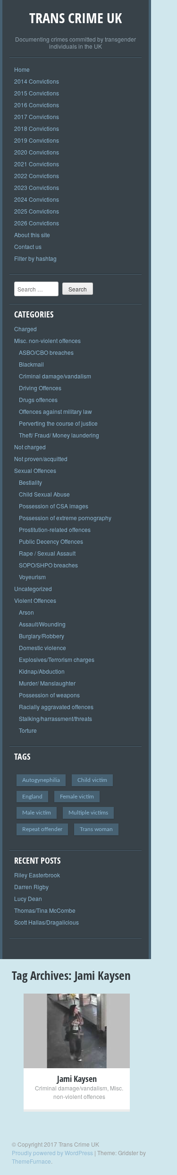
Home (22, 69)
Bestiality (30, 482)
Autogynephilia (41, 780)
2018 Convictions (36, 128)
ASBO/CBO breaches (46, 352)
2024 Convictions (36, 199)
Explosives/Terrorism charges (56, 659)
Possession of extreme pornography (65, 518)
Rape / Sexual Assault (47, 553)
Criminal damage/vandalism (55, 376)
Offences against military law (55, 411)
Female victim (77, 796)
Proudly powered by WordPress (52, 1153)
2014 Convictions (36, 81)
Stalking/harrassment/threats (55, 718)
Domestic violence (42, 647)
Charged (25, 329)
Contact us (28, 246)
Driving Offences (40, 388)
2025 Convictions (36, 211)
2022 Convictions (36, 176)
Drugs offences (38, 399)
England (32, 796)
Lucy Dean (28, 898)
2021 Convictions (36, 164)
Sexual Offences (35, 470)
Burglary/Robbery (41, 636)
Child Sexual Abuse (44, 494)
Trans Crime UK (75, 17)
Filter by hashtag (35, 258)
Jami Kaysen (77, 1078)
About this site (32, 235)
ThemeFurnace (31, 1161)
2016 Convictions (36, 105)
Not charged (30, 447)
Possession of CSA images (53, 506)
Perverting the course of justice (58, 423)
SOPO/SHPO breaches (48, 565)
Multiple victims (88, 812)
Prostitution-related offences (55, 529)
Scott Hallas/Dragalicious (46, 922)
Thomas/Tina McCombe (45, 910)
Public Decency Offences (51, 541)
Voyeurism (32, 577)
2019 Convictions (36, 140)
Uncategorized (33, 588)
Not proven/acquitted (40, 459)
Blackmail (31, 364)
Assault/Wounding (42, 624)
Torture (28, 730)
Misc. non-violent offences (47, 340)
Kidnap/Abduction (42, 671)
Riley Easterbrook (37, 875)
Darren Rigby (31, 887)
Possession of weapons (49, 695)
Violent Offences (35, 600)
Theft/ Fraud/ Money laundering (59, 435)
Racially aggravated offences (56, 707)
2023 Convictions (36, 187)
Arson (26, 612)
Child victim (92, 780)
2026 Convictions (36, 223)
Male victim (36, 812)
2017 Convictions (36, 116)
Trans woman (96, 829)
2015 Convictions (36, 93)
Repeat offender (42, 829)
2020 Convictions (36, 152)
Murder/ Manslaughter (47, 683)
